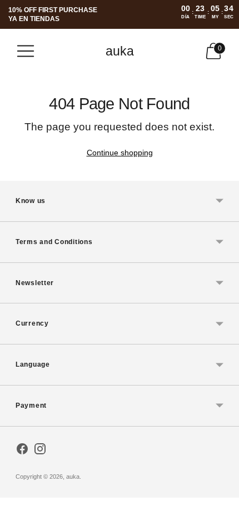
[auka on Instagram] (40, 451)
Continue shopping (120, 152)
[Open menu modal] (25, 51)
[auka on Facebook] (22, 451)
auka (72, 476)
